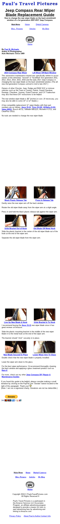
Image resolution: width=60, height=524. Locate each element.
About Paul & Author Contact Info (37, 516)
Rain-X (4, 370)
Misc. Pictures (17, 29)
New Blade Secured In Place (15, 355)
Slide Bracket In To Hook (44, 322)
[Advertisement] (30, 150)
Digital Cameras (42, 24)
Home (27, 24)
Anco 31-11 (26, 107)
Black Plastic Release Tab (16, 200)
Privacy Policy (15, 516)
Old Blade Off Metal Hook (44, 228)
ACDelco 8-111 (49, 107)
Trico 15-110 (37, 107)
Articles (32, 29)
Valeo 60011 (7, 109)
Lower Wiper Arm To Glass (44, 355)
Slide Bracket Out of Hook (15, 228)
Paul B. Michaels (11, 49)
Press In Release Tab (44, 200)
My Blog (45, 29)
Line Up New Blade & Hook (15, 322)
